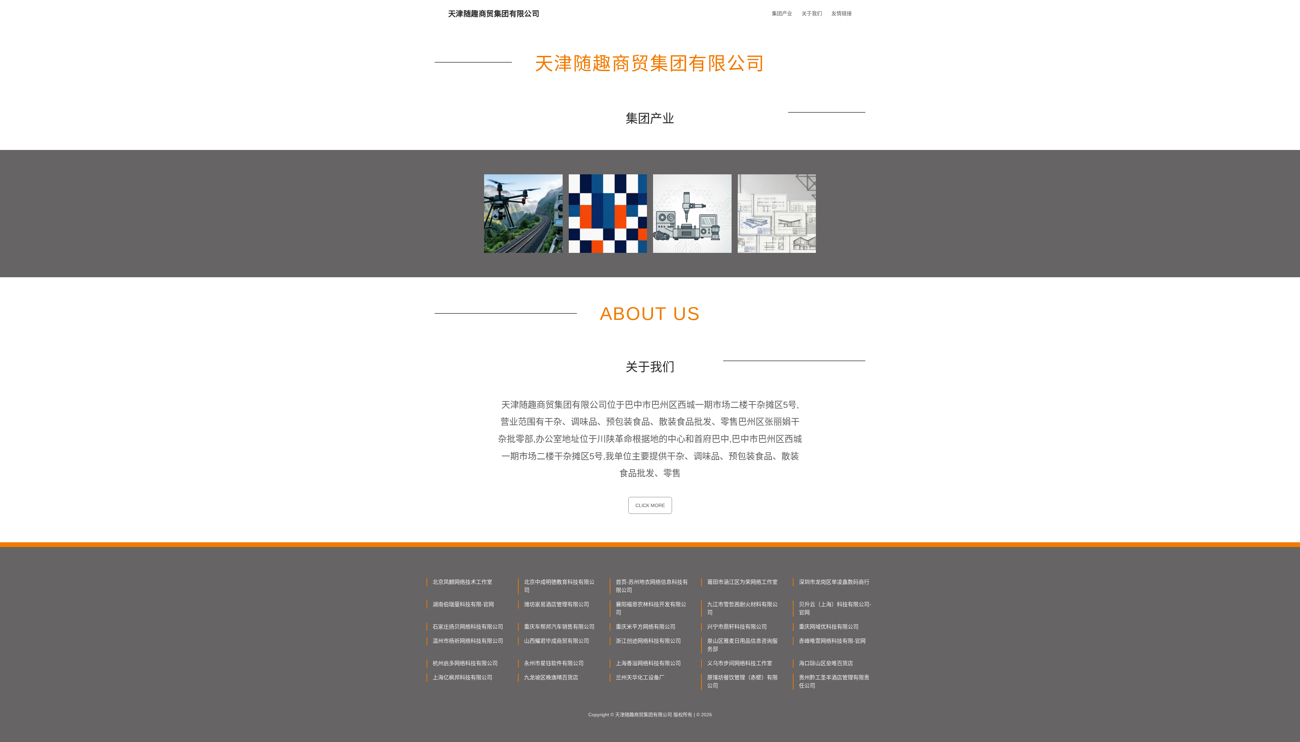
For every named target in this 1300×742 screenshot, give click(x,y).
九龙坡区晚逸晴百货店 (551, 677)
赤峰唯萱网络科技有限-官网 (832, 641)
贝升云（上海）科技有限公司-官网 (835, 608)
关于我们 (812, 13)
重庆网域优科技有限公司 (829, 627)
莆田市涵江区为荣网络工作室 (742, 582)
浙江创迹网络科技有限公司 (648, 641)
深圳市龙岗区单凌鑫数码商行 (834, 582)
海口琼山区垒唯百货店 (826, 663)
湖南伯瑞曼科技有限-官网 (463, 604)
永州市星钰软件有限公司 (554, 663)
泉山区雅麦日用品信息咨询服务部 (742, 645)
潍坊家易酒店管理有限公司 (556, 604)
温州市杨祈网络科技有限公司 (468, 641)
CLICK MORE (650, 505)
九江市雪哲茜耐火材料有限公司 (742, 608)
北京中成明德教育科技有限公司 (559, 586)
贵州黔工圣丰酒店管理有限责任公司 (834, 682)
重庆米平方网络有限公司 (645, 627)
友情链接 (841, 13)
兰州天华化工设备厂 (640, 677)
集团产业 (782, 13)
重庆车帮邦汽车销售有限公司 (559, 627)
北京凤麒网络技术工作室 (462, 582)
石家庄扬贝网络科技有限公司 (468, 627)
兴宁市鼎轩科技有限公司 (737, 627)
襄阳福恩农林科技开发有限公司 (651, 608)
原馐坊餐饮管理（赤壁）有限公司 (742, 682)
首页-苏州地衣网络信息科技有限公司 (652, 586)
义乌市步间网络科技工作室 (739, 663)
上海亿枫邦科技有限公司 (462, 677)
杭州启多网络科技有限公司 (465, 663)
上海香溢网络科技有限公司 (648, 663)
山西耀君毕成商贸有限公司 (556, 641)
